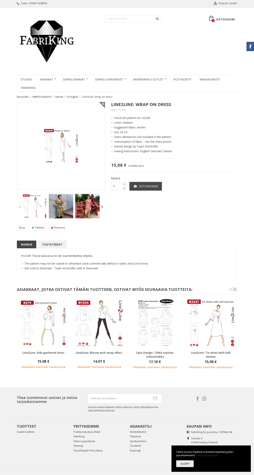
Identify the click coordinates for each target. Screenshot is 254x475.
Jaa (23, 227)
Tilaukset (135, 436)
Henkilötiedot (138, 432)
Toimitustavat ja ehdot (86, 432)
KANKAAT (46, 79)
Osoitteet (135, 445)
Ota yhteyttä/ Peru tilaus (88, 450)
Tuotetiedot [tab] (52, 244)
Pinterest (59, 227)
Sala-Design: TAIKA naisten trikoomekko (155, 354)
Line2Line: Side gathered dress (43, 353)
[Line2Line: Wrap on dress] (34, 206)
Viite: (114, 110)
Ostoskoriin (146, 186)
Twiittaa (39, 227)
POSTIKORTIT (182, 79)
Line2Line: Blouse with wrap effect (99, 353)
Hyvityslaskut (138, 441)
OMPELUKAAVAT (74, 79)
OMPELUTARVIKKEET (109, 79)
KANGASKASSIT (210, 79)
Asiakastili (141, 426)
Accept (185, 463)
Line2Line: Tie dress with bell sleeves (210, 354)
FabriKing (28, 88)
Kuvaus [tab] (26, 244)
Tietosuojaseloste (84, 441)
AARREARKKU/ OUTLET (148, 79)
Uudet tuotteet (25, 432)
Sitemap (78, 445)
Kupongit (135, 450)
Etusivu (26, 79)
